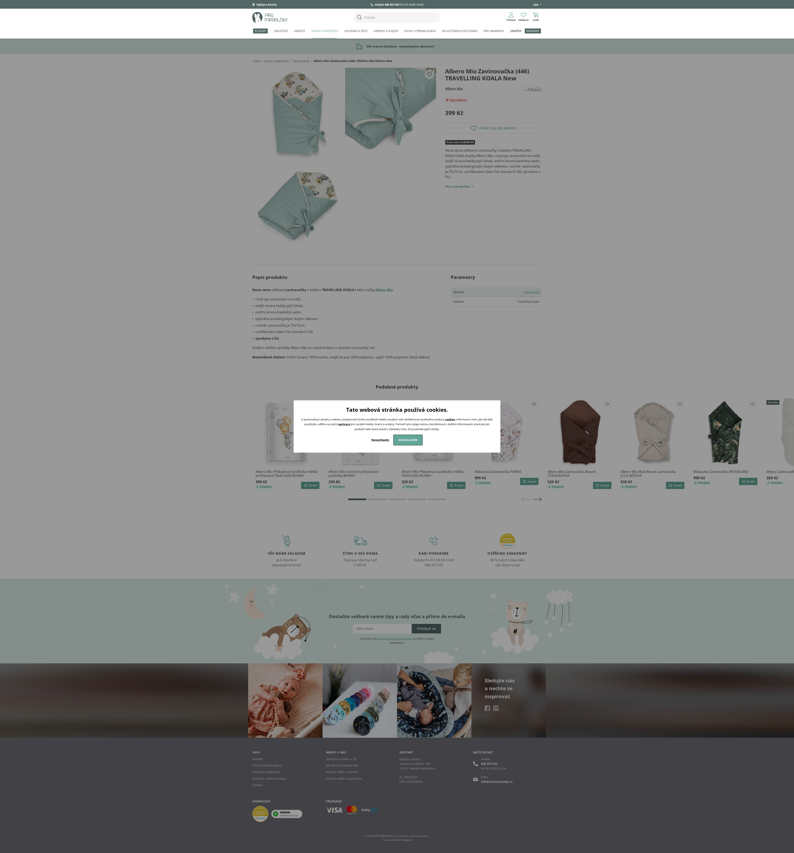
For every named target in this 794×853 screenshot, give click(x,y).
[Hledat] (359, 17)
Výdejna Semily (266, 4)
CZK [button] (536, 5)
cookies (450, 419)
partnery (344, 424)
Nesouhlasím (380, 440)
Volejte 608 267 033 (387, 4)
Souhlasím (407, 440)
